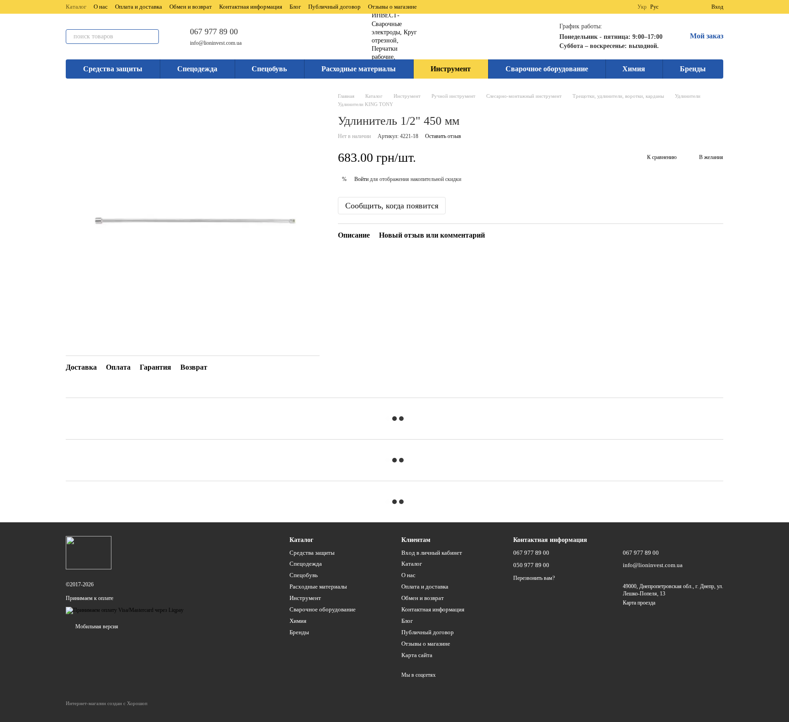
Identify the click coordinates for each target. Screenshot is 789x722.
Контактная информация (250, 6)
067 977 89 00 (214, 31)
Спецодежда (197, 69)
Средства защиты (112, 69)
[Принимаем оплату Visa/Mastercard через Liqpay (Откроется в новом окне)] (125, 610)
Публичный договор (334, 6)
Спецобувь (269, 69)
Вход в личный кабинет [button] (431, 552)
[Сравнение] (671, 7)
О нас (101, 6)
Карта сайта (416, 655)
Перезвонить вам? (534, 578)
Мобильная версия (96, 626)
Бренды (693, 69)
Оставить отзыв (443, 136)
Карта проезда (639, 603)
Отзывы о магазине (392, 6)
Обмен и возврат (190, 6)
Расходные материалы (358, 69)
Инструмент (451, 69)
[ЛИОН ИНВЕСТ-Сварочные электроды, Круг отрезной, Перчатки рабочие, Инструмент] (88, 552)
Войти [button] (361, 179)
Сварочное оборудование (546, 69)
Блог (295, 6)
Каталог (76, 6)
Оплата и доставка (138, 6)
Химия (633, 69)
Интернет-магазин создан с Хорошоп (106, 703)
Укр (642, 7)
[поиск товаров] (151, 36)
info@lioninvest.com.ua (216, 43)
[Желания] (687, 7)
